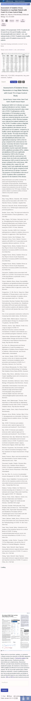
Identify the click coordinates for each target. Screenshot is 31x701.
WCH (12, 677)
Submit (4, 690)
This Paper (14, 82)
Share (10, 696)
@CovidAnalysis (18, 696)
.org (9, 1)
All (23, 82)
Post (4, 696)
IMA (7, 677)
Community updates (20, 658)
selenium (22, 50)
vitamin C (11, 50)
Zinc (20, 82)
